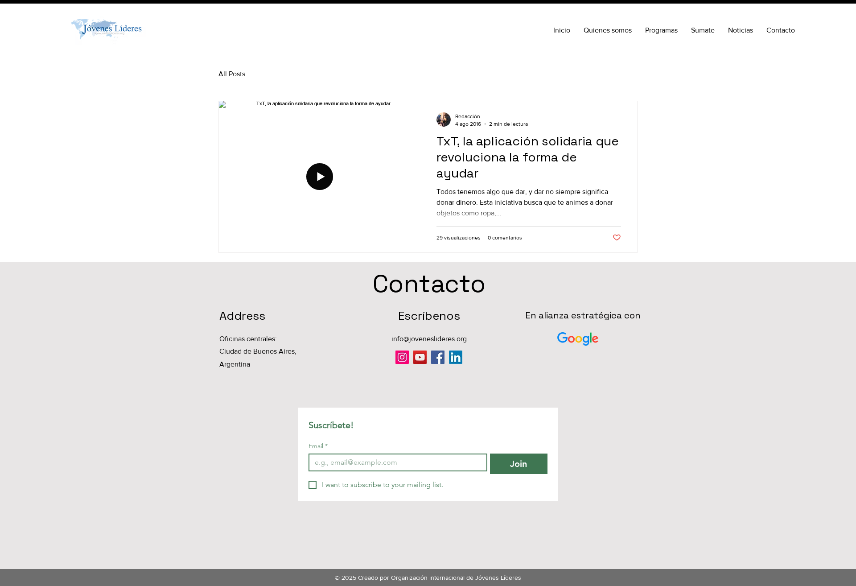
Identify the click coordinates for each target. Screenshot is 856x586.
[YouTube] (420, 357)
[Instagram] (402, 357)
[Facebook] (437, 357)
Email (318, 446)
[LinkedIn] (455, 357)
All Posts (231, 74)
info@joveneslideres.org (429, 339)
